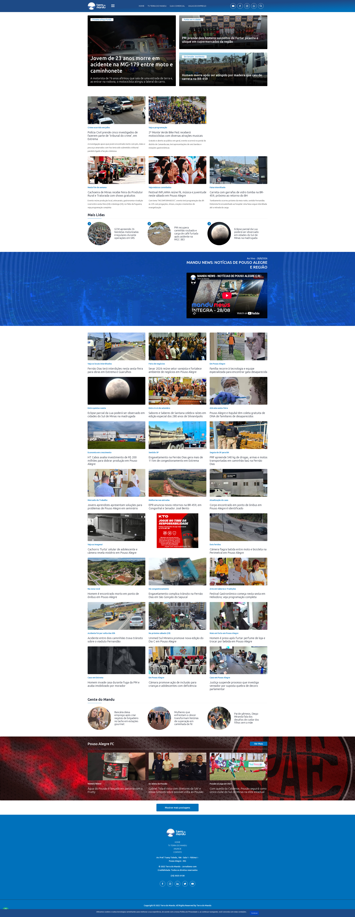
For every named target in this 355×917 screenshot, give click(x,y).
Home (141, 6)
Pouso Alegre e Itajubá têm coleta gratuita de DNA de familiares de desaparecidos (237, 414)
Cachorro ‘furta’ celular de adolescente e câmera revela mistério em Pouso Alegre (112, 551)
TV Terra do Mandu (177, 845)
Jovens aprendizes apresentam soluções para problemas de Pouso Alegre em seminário (115, 506)
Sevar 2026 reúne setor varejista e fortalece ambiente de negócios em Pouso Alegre (175, 370)
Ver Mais (258, 743)
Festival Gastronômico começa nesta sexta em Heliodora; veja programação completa (237, 595)
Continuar (254, 913)
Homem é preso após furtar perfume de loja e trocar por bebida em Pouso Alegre (237, 639)
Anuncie (177, 849)
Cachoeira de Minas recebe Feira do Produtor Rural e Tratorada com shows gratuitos (115, 194)
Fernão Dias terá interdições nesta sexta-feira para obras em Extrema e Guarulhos (115, 370)
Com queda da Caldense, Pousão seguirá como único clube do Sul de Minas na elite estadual (238, 790)
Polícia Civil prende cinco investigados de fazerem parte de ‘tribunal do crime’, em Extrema (113, 136)
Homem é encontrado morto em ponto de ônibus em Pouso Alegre (113, 595)
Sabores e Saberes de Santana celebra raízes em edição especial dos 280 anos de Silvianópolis (177, 414)
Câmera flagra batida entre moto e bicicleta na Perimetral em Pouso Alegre (238, 551)
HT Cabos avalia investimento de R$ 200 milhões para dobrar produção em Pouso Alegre (112, 461)
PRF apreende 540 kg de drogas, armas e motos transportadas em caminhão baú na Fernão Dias (238, 461)
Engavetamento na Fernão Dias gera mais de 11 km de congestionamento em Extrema (176, 459)
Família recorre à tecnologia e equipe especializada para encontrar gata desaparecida (238, 370)
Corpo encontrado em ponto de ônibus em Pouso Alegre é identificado (236, 506)
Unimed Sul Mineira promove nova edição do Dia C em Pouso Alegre (176, 639)
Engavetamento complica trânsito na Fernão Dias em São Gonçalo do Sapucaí (176, 595)
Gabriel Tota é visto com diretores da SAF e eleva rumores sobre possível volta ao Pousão (176, 790)
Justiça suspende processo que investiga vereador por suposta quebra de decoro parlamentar (234, 686)
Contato (177, 852)
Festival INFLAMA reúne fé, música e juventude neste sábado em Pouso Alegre (177, 194)
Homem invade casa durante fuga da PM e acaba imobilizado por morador (114, 684)
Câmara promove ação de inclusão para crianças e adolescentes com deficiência (172, 684)
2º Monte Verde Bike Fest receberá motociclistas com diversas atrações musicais (176, 134)
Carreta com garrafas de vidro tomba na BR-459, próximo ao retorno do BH (237, 194)
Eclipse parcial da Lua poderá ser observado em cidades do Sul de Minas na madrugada (116, 414)
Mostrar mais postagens (177, 807)
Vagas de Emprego (197, 6)
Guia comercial (177, 6)
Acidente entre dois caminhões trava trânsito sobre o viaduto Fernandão (115, 639)
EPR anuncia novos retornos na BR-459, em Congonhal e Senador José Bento (175, 506)
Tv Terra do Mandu (157, 6)
